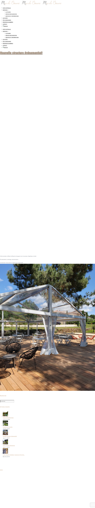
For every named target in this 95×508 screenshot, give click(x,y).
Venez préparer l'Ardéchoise (9, 445)
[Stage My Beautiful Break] (5, 416)
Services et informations (12, 16)
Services (5, 10)
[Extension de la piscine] (5, 425)
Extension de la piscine (7, 427)
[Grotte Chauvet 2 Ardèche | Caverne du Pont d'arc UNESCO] (5, 453)
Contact (5, 24)
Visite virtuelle (7, 8)
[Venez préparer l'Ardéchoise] (5, 444)
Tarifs (1, 469)
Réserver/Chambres (8, 22)
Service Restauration (11, 14)
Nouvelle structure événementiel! (21, 53)
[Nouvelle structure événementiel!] (5, 434)
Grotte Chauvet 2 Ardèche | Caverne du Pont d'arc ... (14, 455)
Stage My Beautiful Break (8, 417)
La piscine (8, 12)
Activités (5, 18)
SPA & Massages (7, 20)
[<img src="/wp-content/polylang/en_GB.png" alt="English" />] (5, 26)
